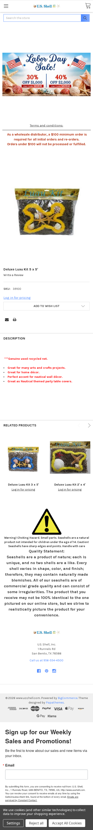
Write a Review (13, 275)
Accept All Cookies (67, 823)
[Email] (6, 319)
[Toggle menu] (6, 6)
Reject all (36, 823)
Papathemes (55, 702)
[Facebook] (38, 671)
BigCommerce (67, 698)
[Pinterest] (46, 671)
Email (9, 765)
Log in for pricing (17, 298)
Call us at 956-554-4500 (46, 660)
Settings (13, 823)
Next (88, 425)
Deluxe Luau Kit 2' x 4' (69, 484)
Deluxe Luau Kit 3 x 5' (23, 484)
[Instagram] (54, 671)
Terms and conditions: (46, 125)
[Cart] (88, 6)
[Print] (14, 319)
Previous (79, 425)
